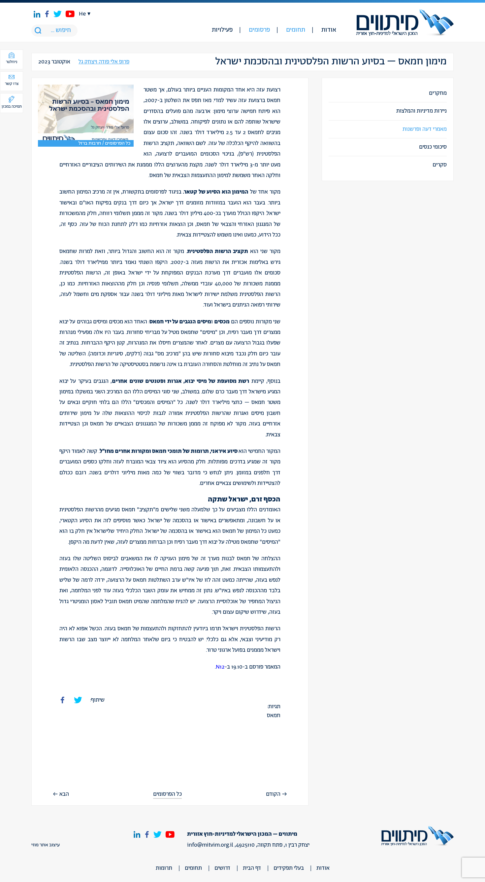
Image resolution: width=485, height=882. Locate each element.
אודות (328, 30)
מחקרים (438, 93)
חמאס (273, 715)
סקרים (440, 165)
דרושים (222, 868)
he (82, 14)
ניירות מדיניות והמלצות (421, 111)
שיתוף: (97, 700)
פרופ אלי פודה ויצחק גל (104, 61)
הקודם (273, 794)
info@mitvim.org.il (210, 845)
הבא (64, 794)
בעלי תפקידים (289, 868)
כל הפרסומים (167, 794)
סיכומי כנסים (433, 147)
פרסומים (259, 30)
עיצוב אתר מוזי (45, 845)
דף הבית (252, 868)
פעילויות (222, 30)
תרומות (164, 868)
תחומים (295, 30)
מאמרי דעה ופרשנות (425, 129)
